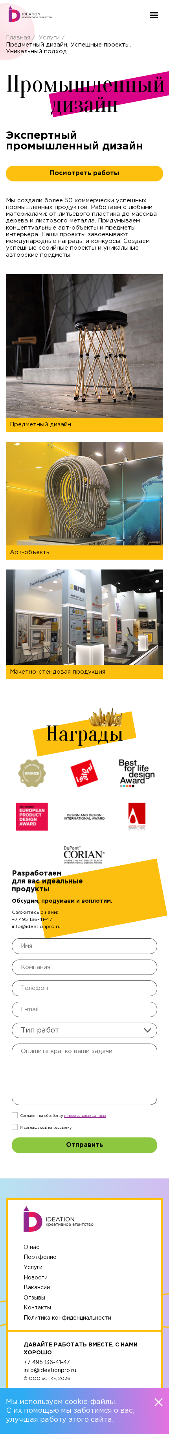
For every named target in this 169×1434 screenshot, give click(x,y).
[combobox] (84, 1030)
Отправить (84, 1145)
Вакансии (37, 1287)
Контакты (37, 1307)
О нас (31, 1247)
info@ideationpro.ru (36, 926)
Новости (36, 1277)
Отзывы (34, 1298)
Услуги (50, 37)
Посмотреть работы (84, 173)
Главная (19, 37)
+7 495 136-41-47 (32, 919)
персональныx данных (85, 1115)
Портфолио (40, 1257)
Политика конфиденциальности (67, 1318)
